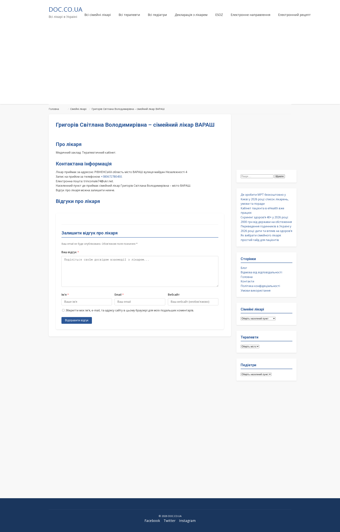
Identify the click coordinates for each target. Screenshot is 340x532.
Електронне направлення (250, 15)
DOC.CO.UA (65, 9)
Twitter (169, 520)
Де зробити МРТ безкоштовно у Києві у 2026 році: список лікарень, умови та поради (265, 199)
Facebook (152, 520)
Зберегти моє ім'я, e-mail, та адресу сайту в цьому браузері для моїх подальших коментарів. (130, 310)
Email (119, 295)
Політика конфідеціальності (260, 286)
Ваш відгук (70, 252)
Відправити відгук (76, 320)
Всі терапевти (129, 15)
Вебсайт (174, 295)
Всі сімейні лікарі (97, 15)
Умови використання (255, 290)
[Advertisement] (170, 73)
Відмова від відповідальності (261, 272)
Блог (244, 268)
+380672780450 (111, 177)
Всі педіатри (157, 15)
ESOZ (219, 15)
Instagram (187, 520)
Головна (247, 277)
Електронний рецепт (294, 15)
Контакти (247, 281)
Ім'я (65, 295)
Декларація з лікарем (191, 15)
